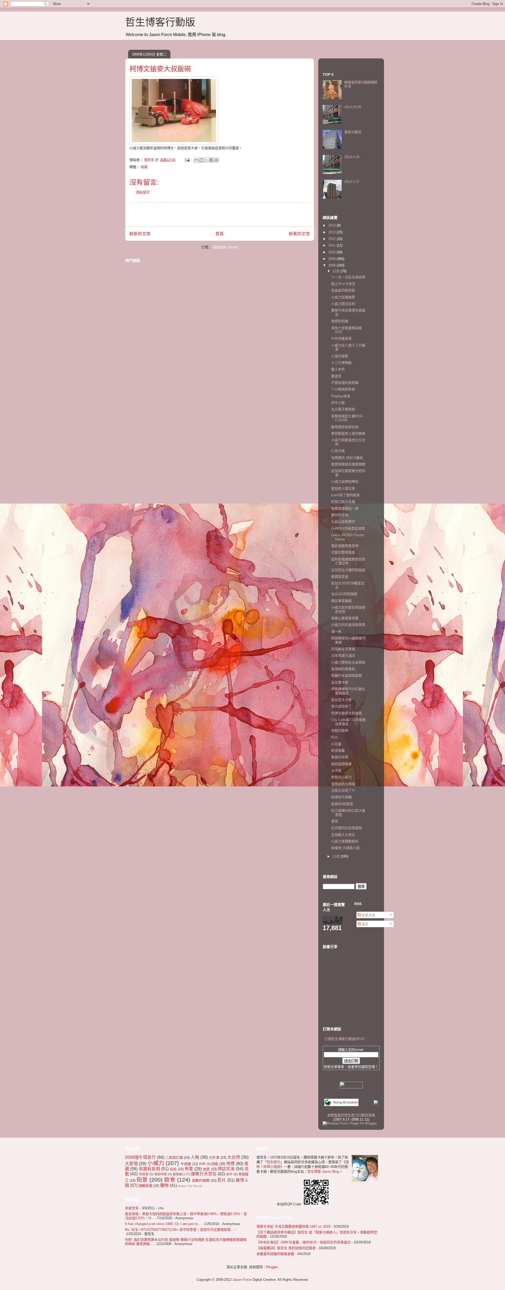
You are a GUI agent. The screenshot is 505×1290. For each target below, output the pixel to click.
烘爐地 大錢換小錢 (345, 848)
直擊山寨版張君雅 (344, 618)
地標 (230, 1163)
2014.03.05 (352, 107)
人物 (195, 1157)
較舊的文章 (299, 234)
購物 (164, 1185)
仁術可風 (338, 451)
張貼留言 (143, 192)
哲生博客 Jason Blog (323, 1171)
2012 (332, 239)
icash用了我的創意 (345, 495)
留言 (364, 924)
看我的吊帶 (339, 757)
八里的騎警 (339, 356)
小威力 (155, 1163)
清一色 (336, 632)
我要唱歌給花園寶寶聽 (348, 464)
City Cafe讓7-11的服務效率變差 (348, 722)
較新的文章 (139, 234)
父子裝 (336, 770)
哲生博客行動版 (160, 22)
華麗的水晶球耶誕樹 (346, 675)
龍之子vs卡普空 (343, 284)
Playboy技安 (340, 396)
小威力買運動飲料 (344, 841)
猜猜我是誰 (339, 577)
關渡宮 (336, 376)
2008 (332, 265)
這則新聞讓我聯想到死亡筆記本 (348, 561)
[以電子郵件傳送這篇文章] (196, 160)
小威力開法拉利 (343, 304)
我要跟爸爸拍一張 (344, 508)
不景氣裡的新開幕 (344, 383)
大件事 (214, 1158)
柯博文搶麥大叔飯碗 (346, 713)
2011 (332, 245)
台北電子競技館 (343, 409)
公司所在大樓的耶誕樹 (348, 570)
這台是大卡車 (341, 700)
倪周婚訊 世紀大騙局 (347, 458)
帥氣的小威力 (341, 777)
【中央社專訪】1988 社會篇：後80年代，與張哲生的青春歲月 (303, 1242)
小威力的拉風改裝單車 (348, 625)
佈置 (189, 1169)
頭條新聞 (145, 1186)
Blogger (271, 1267)
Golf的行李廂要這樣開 (348, 528)
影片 (222, 1180)
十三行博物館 (341, 363)
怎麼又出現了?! (343, 790)
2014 (332, 225)
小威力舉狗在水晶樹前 (348, 662)
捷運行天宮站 (203, 1174)
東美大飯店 (352, 132)
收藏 (144, 167)
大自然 (233, 1157)
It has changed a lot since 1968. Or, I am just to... (163, 1224)
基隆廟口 (179, 1174)
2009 (332, 259)
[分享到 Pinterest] (216, 160)
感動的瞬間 (201, 1180)
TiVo (195, 1185)
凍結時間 (160, 1174)
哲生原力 (273, 1162)
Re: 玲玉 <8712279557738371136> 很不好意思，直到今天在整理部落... (179, 1230)
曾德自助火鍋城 (343, 784)
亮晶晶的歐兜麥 (343, 290)
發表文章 (368, 915)
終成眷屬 (338, 750)
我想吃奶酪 (339, 321)
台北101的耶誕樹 (344, 594)
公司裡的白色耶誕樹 (346, 828)
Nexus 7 (183, 1185)
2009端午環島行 (140, 1157)
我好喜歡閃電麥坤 (344, 546)
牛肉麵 (186, 1164)
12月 (336, 271)
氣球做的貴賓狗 (343, 669)
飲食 (169, 1180)
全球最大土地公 (343, 835)
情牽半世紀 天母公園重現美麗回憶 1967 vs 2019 (293, 1226)
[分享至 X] (206, 160)
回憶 (214, 1164)
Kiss (334, 737)
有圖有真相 (149, 1169)
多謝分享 (132, 1208)
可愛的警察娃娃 (343, 552)
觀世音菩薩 (339, 515)
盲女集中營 (339, 682)
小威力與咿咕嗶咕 (344, 482)
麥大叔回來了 (341, 706)
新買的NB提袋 (342, 804)
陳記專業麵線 (341, 601)
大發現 (131, 1163)
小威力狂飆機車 (343, 297)
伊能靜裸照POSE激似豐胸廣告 (348, 691)
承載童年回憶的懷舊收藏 (275, 1254)
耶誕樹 (144, 1174)
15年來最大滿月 (343, 655)
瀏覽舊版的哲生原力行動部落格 (351, 1115)
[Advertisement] (219, 215)
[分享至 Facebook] (211, 160)
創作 (229, 1174)
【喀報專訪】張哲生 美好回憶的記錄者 (286, 1248)
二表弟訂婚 (174, 1158)
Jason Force (242, 1280)
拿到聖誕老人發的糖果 (348, 433)
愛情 (334, 821)
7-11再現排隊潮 (343, 389)
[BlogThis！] (201, 160)
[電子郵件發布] (187, 160)
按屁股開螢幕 (341, 764)
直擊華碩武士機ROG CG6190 (347, 418)
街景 (142, 1180)
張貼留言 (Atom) (225, 247)
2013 (332, 232)
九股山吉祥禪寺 (343, 522)
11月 (336, 856)
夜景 (206, 1169)
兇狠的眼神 (339, 730)
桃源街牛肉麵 (341, 797)
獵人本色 (338, 369)
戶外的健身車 (341, 338)
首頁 (219, 234)
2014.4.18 (351, 157)
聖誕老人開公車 (343, 488)
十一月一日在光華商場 (348, 277)
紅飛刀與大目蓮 (343, 502)
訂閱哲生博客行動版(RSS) (345, 1039)
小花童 (336, 744)
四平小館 (338, 403)
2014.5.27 (351, 182)
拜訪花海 (226, 1169)
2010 (332, 252)
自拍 (173, 1169)
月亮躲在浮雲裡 (343, 649)
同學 (202, 1164)
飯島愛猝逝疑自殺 (344, 427)
